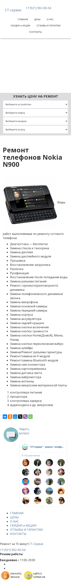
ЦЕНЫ (37, 19)
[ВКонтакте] (5, 416)
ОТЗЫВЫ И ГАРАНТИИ (48, 25)
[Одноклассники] (10, 416)
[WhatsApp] (30, 416)
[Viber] (25, 416)
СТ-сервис (13, 10)
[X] (20, 416)
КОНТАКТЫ (35, 32)
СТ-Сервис (36, 544)
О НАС (50, 19)
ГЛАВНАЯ (23, 19)
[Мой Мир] (15, 416)
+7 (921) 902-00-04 (38, 8)
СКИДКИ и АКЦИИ (20, 25)
